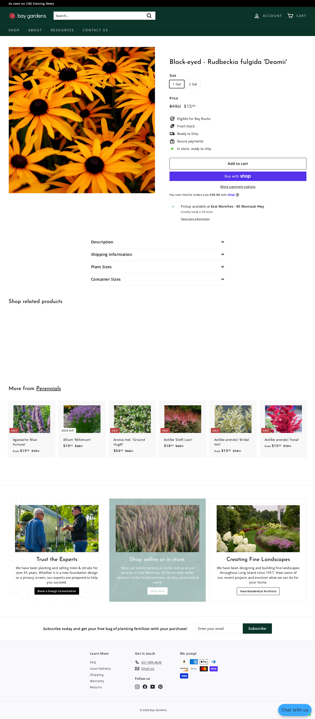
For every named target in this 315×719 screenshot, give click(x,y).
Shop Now (157, 591)
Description (102, 241)
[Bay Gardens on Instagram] (137, 686)
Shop (14, 30)
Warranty (97, 681)
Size (173, 75)
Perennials (48, 388)
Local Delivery (100, 668)
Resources (62, 30)
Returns (96, 687)
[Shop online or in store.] (157, 528)
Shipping (97, 675)
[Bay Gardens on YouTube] (152, 686)
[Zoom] (82, 120)
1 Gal (177, 84)
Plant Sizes (101, 266)
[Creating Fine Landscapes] (258, 528)
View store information (195, 219)
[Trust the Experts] (57, 528)
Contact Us (95, 30)
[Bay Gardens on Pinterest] (160, 686)
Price (174, 98)
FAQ (93, 662)
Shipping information (111, 254)
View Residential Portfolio (258, 591)
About (35, 30)
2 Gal (193, 84)
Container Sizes (106, 279)
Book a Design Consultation (57, 591)
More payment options (238, 186)
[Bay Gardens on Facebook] (145, 686)
